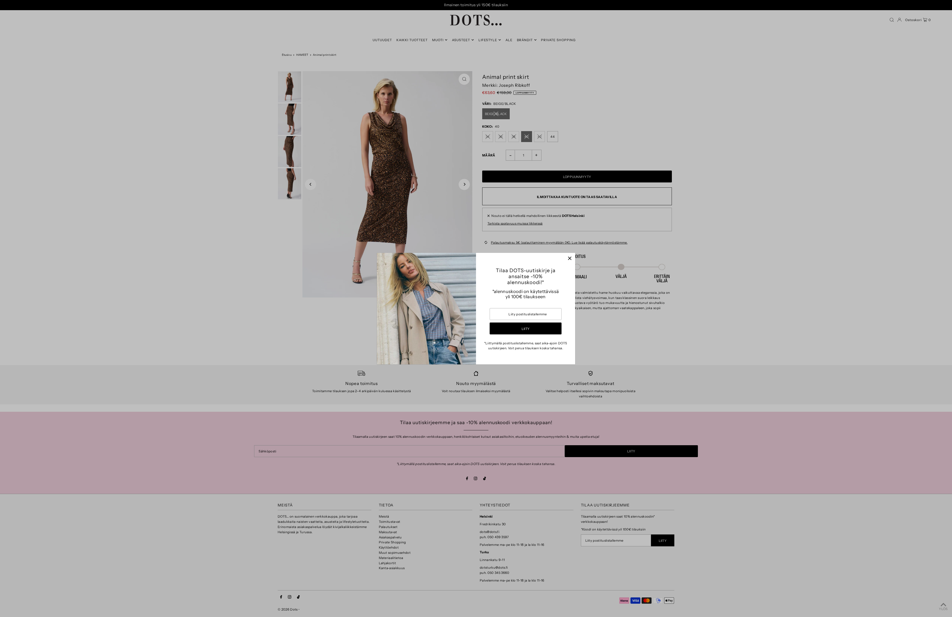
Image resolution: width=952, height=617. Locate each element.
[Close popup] (569, 258)
